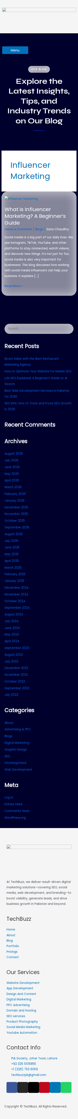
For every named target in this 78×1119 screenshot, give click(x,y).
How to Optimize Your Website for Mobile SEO (38, 371)
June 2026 (12, 467)
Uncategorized (15, 763)
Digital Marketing (17, 743)
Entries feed (13, 804)
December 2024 (17, 588)
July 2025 (11, 541)
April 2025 (12, 561)
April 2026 (12, 480)
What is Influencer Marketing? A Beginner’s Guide (35, 216)
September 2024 (17, 608)
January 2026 (14, 501)
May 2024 (12, 634)
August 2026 (14, 454)
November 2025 (16, 514)
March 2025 (13, 568)
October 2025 (15, 521)
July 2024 (12, 621)
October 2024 (15, 601)
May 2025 (12, 554)
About (9, 723)
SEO (7, 756)
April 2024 (12, 641)
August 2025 (14, 534)
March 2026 (13, 487)
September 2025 (17, 527)
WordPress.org (15, 818)
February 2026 (15, 494)
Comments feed (17, 811)
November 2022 (16, 675)
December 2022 (16, 668)
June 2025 (12, 547)
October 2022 (15, 681)
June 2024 (12, 628)
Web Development (18, 770)
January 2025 (14, 581)
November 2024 (16, 594)
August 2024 (14, 614)
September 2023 (17, 648)
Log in (9, 797)
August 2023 (14, 655)
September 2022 (17, 688)
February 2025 (15, 574)
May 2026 (12, 474)
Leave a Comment (18, 229)
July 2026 (11, 460)
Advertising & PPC (18, 729)
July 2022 (11, 695)
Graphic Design (16, 750)
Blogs (39, 229)
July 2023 (11, 661)
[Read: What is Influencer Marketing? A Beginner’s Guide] (21, 199)
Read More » (14, 285)
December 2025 (16, 507)
